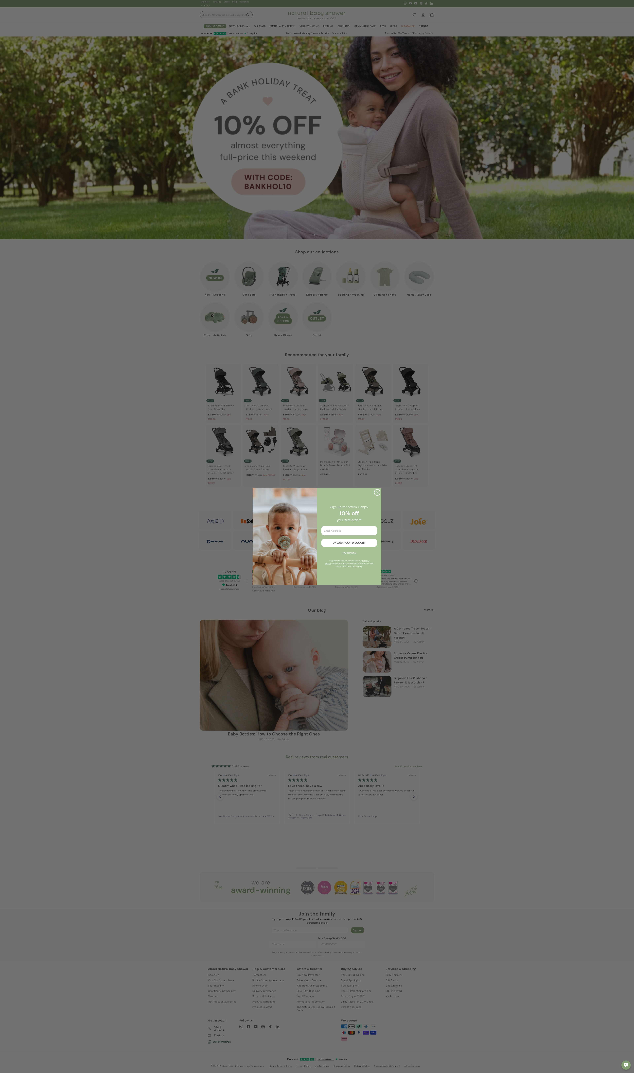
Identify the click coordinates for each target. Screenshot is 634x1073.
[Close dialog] (377, 492)
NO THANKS (349, 552)
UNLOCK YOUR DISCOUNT (349, 543)
